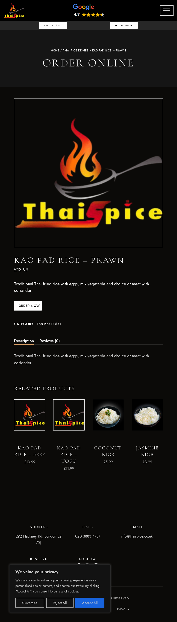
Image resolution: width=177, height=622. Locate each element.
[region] (60, 588)
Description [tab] (24, 341)
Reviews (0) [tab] (50, 341)
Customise (29, 603)
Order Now (28, 305)
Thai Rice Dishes (75, 50)
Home (55, 50)
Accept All (90, 603)
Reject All (60, 603)
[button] (53, 25)
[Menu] (165, 10)
